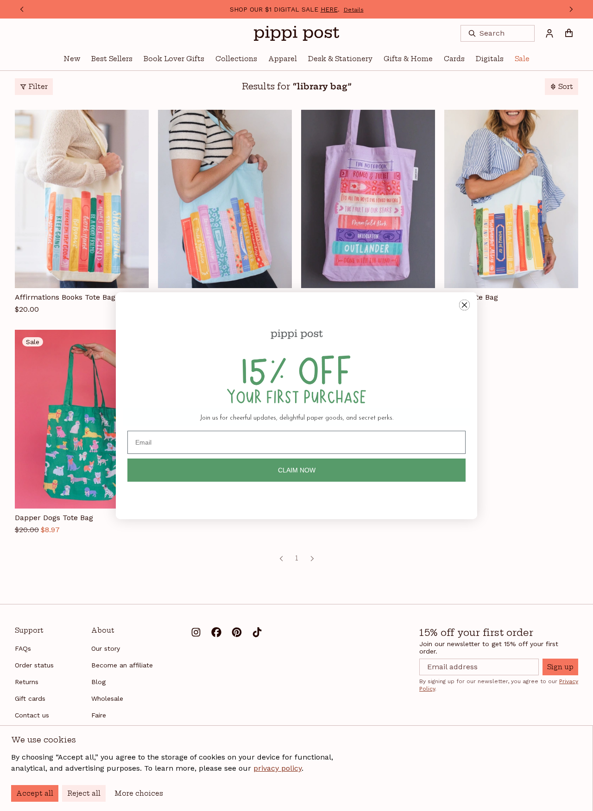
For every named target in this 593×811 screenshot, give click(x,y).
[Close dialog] (464, 305)
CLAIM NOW (296, 470)
